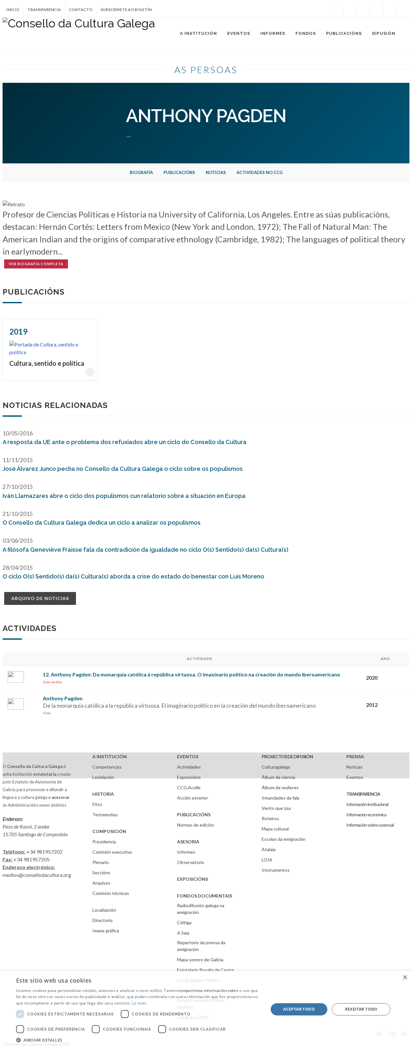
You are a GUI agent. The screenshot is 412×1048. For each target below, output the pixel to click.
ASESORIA (188, 841)
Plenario (100, 862)
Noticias (216, 172)
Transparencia (44, 9)
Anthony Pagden (62, 698)
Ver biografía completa (36, 264)
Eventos (354, 777)
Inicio (12, 9)
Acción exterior (192, 798)
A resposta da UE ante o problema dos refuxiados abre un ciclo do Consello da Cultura (125, 442)
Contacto (80, 9)
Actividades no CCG (260, 172)
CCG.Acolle (189, 787)
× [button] (404, 977)
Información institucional (367, 804)
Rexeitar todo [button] (361, 1009)
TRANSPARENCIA (363, 794)
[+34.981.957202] (389, 10)
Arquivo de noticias (40, 598)
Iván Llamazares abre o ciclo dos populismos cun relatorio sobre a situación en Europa (124, 495)
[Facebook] (337, 10)
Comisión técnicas (110, 893)
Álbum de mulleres (280, 787)
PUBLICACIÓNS (194, 814)
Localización (104, 910)
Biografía (141, 172)
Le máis (139, 1003)
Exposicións (189, 777)
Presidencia (104, 841)
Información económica (366, 814)
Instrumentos (276, 870)
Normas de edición (195, 825)
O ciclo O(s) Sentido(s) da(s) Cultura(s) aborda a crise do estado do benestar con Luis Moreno (133, 576)
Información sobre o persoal (370, 825)
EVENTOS (187, 756)
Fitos (97, 804)
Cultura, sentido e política (46, 363)
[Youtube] (376, 10)
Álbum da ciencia (278, 777)
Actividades (189, 767)
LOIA (267, 859)
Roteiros (270, 818)
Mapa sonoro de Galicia (200, 959)
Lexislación (103, 777)
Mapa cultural (275, 828)
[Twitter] (350, 10)
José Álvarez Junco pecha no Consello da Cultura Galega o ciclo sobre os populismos (123, 468)
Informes (186, 852)
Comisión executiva (112, 852)
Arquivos (101, 883)
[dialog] (206, 1009)
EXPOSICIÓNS (192, 879)
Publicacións (179, 172)
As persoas (206, 69)
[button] (138, 1040)
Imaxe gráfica (105, 930)
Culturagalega (276, 767)
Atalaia (269, 849)
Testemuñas (105, 814)
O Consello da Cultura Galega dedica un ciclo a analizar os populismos (102, 522)
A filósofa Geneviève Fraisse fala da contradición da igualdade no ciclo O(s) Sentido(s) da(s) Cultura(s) (145, 549)
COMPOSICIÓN (109, 831)
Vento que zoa (276, 808)
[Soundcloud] (363, 10)
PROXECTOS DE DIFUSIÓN (287, 756)
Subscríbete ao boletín (126, 9)
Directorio (102, 920)
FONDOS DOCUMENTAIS (204, 895)
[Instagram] (323, 10)
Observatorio (190, 862)
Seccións (101, 872)
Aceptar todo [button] (299, 1009)
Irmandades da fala (280, 798)
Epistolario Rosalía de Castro (205, 970)
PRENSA (355, 756)
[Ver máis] (89, 372)
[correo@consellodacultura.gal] (403, 10)
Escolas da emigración (283, 839)
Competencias (107, 767)
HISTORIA (103, 794)
